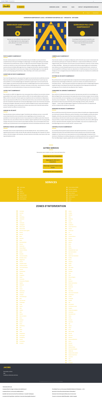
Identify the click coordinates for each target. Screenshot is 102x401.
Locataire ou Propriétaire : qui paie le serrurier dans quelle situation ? (19, 396)
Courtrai (21, 269)
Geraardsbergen (23, 296)
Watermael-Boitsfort (73, 339)
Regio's (6, 1)
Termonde (71, 321)
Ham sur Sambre (23, 316)
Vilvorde (70, 333)
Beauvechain (22, 228)
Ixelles (21, 329)
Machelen (71, 240)
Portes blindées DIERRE (73, 187)
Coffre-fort (22, 193)
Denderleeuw (22, 271)
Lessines (70, 222)
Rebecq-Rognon (72, 277)
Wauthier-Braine (72, 347)
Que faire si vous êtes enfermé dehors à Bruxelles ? (64, 391)
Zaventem (71, 356)
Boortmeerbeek (23, 242)
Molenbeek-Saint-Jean (73, 250)
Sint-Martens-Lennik (73, 306)
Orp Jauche (71, 267)
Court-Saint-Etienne (24, 267)
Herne (21, 323)
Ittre (20, 327)
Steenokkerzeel (72, 314)
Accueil (2, 1)
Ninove (70, 259)
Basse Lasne (22, 226)
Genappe (21, 294)
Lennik (70, 220)
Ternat (70, 318)
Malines (70, 242)
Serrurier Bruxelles (23, 255)
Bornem (21, 244)
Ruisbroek (71, 286)
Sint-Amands (71, 304)
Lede (70, 217)
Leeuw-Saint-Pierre (72, 226)
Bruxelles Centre (23, 257)
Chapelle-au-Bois (23, 263)
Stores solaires (72, 193)
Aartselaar (22, 211)
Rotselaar (71, 285)
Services (64, 7)
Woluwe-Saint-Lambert (73, 353)
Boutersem (22, 246)
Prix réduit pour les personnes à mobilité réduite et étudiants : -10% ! (68, 389)
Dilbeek (21, 273)
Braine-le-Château (23, 250)
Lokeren (70, 228)
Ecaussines (22, 279)
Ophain (70, 265)
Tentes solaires (72, 197)
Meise (70, 244)
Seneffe (70, 300)
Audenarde (22, 222)
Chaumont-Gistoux (23, 265)
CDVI (20, 189)
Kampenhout (22, 333)
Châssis (21, 191)
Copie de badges (23, 195)
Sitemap (61, 381)
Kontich (21, 339)
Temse (70, 316)
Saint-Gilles (71, 290)
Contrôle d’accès (23, 197)
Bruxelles (21, 253)
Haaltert (21, 310)
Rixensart (70, 281)
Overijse (70, 269)
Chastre (21, 261)
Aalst (21, 215)
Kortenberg (22, 341)
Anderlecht (22, 219)
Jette (21, 331)
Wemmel (70, 343)
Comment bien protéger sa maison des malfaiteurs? (15, 389)
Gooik (21, 304)
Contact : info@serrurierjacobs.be (88, 7)
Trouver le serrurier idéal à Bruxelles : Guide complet (64, 396)
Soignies (70, 308)
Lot (69, 232)
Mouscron (71, 253)
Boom (21, 240)
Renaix (70, 279)
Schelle (70, 296)
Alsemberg (22, 217)
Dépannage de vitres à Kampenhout (53, 156)
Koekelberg (22, 337)
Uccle (70, 329)
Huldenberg (22, 325)
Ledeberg (71, 219)
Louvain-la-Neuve (72, 236)
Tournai (70, 325)
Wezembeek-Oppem (73, 349)
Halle (21, 308)
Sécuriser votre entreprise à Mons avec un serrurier (64, 393)
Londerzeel (71, 230)
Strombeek (71, 312)
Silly (69, 302)
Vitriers (70, 199)
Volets (70, 201)
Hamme (21, 314)
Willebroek (71, 351)
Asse (21, 220)
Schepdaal (71, 298)
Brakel (21, 252)
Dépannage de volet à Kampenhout (53, 171)
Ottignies (70, 261)
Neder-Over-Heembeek (73, 255)
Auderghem (22, 224)
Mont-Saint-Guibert (72, 252)
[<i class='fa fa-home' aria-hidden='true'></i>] (83, 13)
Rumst (70, 288)
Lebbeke (70, 215)
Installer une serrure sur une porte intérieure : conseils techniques (18, 393)
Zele (69, 358)
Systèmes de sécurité (73, 195)
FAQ (4, 373)
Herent (21, 321)
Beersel (21, 234)
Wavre (70, 341)
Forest (21, 288)
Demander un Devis (7, 371)
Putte (70, 273)
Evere (21, 286)
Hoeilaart (21, 319)
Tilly (69, 323)
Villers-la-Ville (71, 331)
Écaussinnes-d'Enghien (24, 281)
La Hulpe (70, 213)
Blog (73, 7)
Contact (97, 1)
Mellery (70, 248)
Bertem (21, 232)
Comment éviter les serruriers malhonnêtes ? (13, 391)
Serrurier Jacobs (54, 7)
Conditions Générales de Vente (10, 375)
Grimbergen (22, 302)
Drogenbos (22, 275)
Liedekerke (71, 224)
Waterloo (70, 337)
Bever (21, 236)
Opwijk (70, 263)
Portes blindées (23, 199)
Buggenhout (22, 259)
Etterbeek (22, 285)
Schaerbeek (71, 294)
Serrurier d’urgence (73, 189)
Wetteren (71, 345)
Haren (21, 318)
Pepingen (71, 271)
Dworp (21, 277)
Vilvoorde (71, 335)
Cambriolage (22, 187)
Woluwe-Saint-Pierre (73, 354)
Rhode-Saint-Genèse (73, 283)
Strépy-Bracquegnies (73, 310)
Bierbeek (21, 238)
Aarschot (21, 213)
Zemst (70, 360)
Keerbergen (22, 335)
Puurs (70, 275)
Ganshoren (22, 292)
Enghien (21, 283)
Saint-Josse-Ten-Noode (73, 292)
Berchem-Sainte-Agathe (25, 230)
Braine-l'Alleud (22, 248)
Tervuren (70, 319)
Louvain (70, 234)
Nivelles (70, 257)
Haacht (21, 306)
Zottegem (71, 362)
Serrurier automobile (73, 191)
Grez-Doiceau (22, 300)
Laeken (70, 211)
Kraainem (22, 343)
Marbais (70, 238)
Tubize (70, 327)
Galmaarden (22, 290)
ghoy (21, 298)
